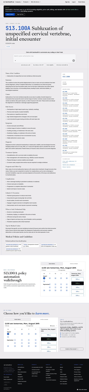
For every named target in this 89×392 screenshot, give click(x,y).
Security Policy (77, 374)
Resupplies (20, 376)
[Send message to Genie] (73, 60)
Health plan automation (69, 164)
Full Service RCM (36, 369)
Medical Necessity (22, 381)
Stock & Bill (20, 379)
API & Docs (34, 376)
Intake (19, 369)
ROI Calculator (63, 381)
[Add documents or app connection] (15, 60)
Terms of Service (78, 376)
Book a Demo (10, 14)
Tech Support (77, 369)
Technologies (63, 374)
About (61, 367)
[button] (18, 2)
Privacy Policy (77, 372)
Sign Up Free (20, 14)
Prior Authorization (22, 372)
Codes (7, 23)
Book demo (52, 263)
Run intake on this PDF (38, 65)
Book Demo (81, 2)
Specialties (48, 377)
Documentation (77, 367)
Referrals (20, 383)
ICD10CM (12, 23)
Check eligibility (50, 65)
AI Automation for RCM (37, 367)
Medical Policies (63, 379)
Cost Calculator (63, 383)
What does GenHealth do (62, 65)
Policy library (66, 167)
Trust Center (6, 377)
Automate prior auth (25, 65)
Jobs (61, 372)
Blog (61, 369)
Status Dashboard (8, 379)
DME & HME (49, 367)
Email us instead (74, 263)
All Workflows (21, 367)
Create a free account (71, 349)
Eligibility (20, 374)
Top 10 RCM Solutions (51, 380)
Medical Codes (63, 376)
